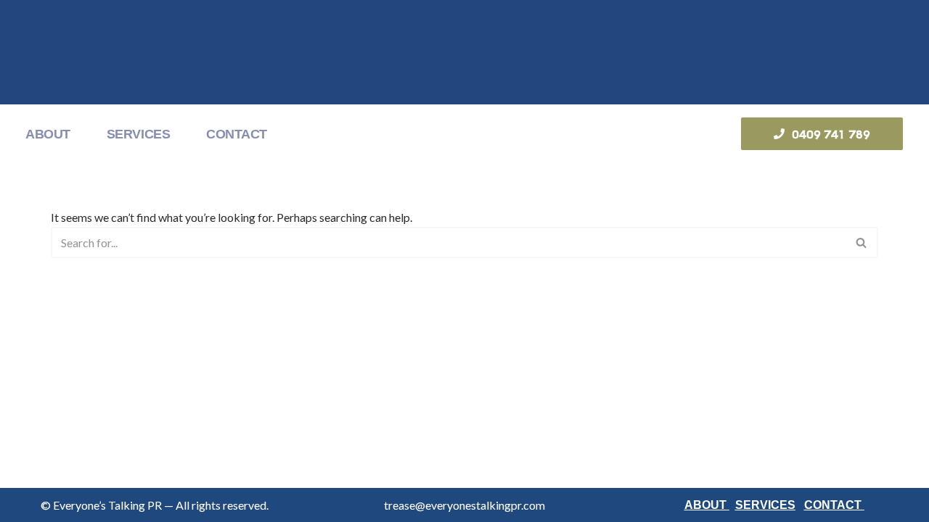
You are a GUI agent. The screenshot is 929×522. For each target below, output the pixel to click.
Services (138, 134)
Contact (236, 134)
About (47, 134)
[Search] (862, 242)
